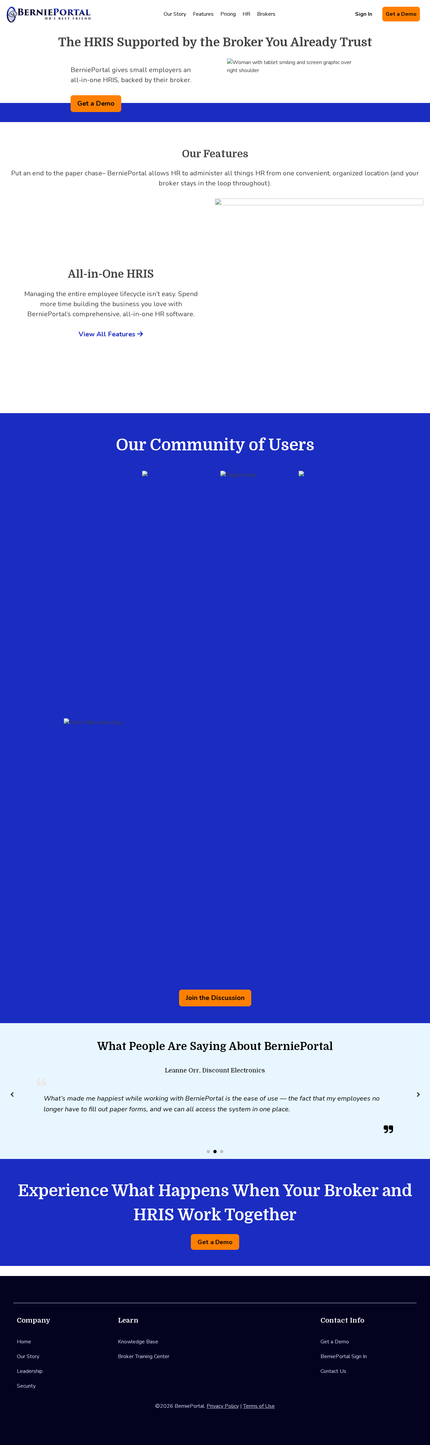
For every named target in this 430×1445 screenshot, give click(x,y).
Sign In (363, 14)
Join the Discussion (215, 997)
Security (26, 1386)
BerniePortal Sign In (343, 1356)
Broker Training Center (143, 1356)
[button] (418, 1095)
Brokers (266, 14)
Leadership (30, 1371)
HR (246, 14)
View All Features (108, 334)
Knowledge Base (138, 1341)
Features (203, 14)
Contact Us (333, 1371)
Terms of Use (259, 1406)
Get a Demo (401, 14)
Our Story (175, 14)
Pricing (228, 14)
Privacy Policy (223, 1406)
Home (24, 1341)
